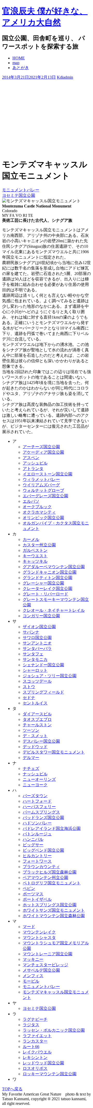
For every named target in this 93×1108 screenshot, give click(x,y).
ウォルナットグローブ (43, 490)
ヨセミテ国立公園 (18, 195)
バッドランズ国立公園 (43, 817)
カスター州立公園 (39, 545)
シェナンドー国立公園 (43, 665)
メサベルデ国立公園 (41, 970)
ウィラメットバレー (41, 479)
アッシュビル (35, 463)
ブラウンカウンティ (41, 866)
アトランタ (33, 468)
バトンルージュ (37, 834)
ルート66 (31, 1046)
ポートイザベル (37, 899)
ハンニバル (33, 839)
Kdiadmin (65, 77)
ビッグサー (33, 845)
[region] (46, 116)
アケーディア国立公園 (43, 452)
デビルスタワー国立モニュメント (54, 752)
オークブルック (37, 507)
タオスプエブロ (37, 719)
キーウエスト (35, 556)
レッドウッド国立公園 (43, 1063)
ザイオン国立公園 (39, 626)
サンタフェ (33, 654)
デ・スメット (35, 736)
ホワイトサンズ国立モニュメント (54, 910)
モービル (31, 981)
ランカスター (35, 1041)
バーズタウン (35, 796)
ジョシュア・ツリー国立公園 (49, 676)
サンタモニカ (35, 659)
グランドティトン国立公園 (47, 577)
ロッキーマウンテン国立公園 (49, 1074)
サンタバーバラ (37, 648)
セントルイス (35, 703)
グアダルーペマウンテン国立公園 (54, 567)
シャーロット (35, 670)
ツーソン (31, 730)
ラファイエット (37, 1035)
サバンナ (31, 632)
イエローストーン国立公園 (47, 474)
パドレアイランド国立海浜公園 (52, 828)
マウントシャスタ (39, 937)
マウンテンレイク (39, 932)
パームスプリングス (41, 812)
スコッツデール (37, 681)
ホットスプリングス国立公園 (49, 905)
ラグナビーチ (35, 1019)
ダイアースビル (37, 714)
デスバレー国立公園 (41, 741)
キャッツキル (35, 561)
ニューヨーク (35, 785)
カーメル (31, 539)
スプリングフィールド (43, 692)
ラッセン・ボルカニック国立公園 (54, 1030)
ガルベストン (35, 550)
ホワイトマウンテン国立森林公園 (54, 916)
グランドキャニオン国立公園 (49, 572)
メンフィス (33, 975)
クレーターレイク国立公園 (47, 588)
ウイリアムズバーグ (41, 485)
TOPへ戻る (12, 1089)
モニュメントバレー (20, 190)
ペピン (29, 888)
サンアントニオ (37, 643)
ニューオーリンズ (39, 779)
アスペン (31, 457)
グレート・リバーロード (45, 594)
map (15, 63)
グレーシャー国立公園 (43, 583)
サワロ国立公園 (37, 637)
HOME (18, 58)
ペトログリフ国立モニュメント (52, 883)
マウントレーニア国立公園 (47, 954)
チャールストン (37, 725)
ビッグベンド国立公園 (43, 850)
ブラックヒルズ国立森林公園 (49, 872)
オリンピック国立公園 (43, 517)
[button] (46, 136)
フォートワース (37, 861)
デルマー (31, 757)
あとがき (20, 67)
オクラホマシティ (39, 512)
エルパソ (31, 501)
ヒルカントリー (37, 856)
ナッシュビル (35, 774)
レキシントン (35, 1057)
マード (29, 926)
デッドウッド (35, 746)
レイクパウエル (37, 1052)
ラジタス (31, 1025)
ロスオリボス (35, 1068)
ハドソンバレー (37, 823)
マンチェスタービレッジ (45, 965)
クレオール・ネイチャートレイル (54, 610)
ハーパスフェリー (39, 806)
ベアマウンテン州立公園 (45, 877)
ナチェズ (31, 768)
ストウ (29, 686)
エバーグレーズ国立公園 (45, 496)
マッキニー (33, 959)
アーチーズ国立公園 (41, 447)
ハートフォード (37, 801)
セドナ (29, 697)
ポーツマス (33, 894)
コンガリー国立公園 (41, 616)
